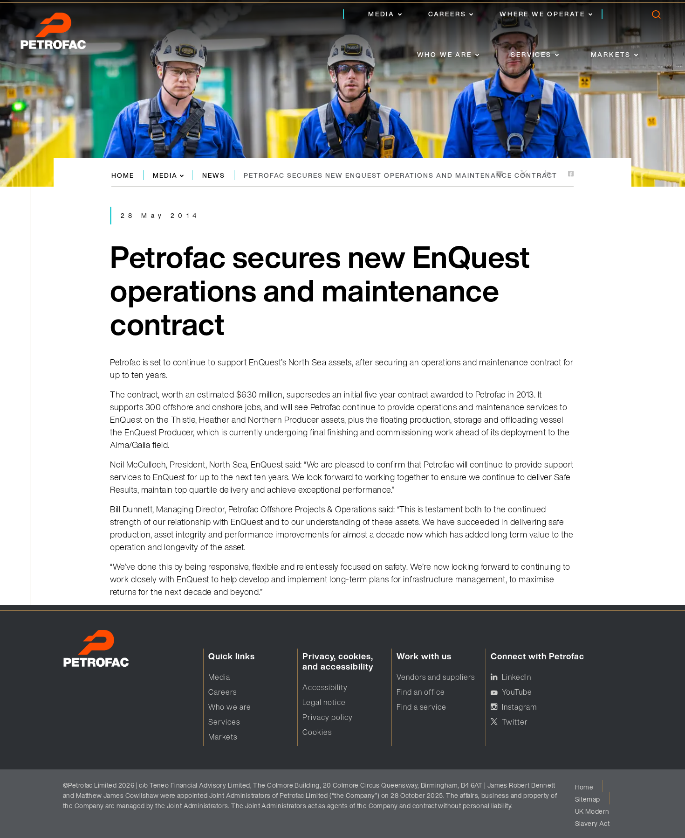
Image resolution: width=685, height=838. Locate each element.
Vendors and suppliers (436, 677)
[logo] (63, 34)
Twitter (515, 721)
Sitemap (587, 799)
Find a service (421, 706)
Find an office (421, 692)
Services (531, 54)
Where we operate (542, 14)
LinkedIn (516, 677)
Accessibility (325, 687)
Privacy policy (327, 717)
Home (122, 175)
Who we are (444, 54)
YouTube (517, 692)
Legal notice (324, 702)
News (213, 175)
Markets (611, 54)
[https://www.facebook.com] (571, 174)
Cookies (317, 732)
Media (381, 14)
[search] (655, 16)
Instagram (519, 706)
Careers (447, 14)
